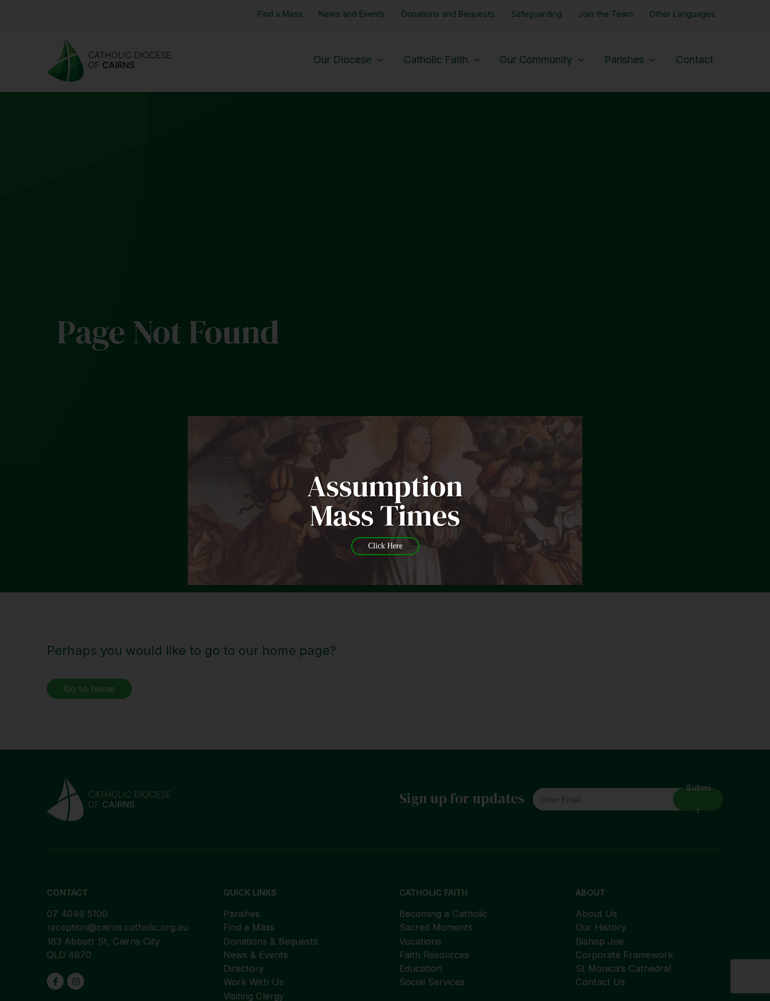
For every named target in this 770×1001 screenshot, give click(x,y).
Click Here (385, 546)
